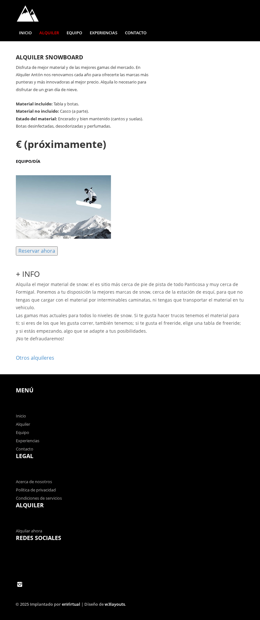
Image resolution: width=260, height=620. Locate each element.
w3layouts (115, 604)
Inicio (25, 33)
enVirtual (71, 604)
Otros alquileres (35, 357)
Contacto (135, 33)
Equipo (74, 33)
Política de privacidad (36, 490)
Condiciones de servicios (39, 498)
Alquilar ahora (29, 531)
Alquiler (49, 33)
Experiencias (103, 33)
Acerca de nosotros (34, 481)
